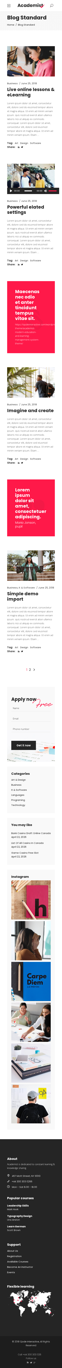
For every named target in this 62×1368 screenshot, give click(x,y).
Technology (18, 805)
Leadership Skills (18, 1205)
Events (11, 1272)
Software (35, 143)
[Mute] (45, 191)
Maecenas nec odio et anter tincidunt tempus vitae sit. (27, 305)
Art (16, 143)
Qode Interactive (29, 1341)
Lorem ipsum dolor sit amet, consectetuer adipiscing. (30, 503)
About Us (12, 1250)
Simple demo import (22, 596)
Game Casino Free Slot (25, 852)
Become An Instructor (20, 1267)
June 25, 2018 (29, 83)
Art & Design (18, 779)
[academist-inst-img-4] (31, 1022)
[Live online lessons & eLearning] (31, 61)
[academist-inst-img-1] (31, 900)
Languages (17, 795)
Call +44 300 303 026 (29, 1354)
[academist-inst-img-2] (31, 940)
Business (12, 83)
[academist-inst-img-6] (31, 1103)
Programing (18, 800)
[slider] (53, 191)
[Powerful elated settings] (31, 179)
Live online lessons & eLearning (31, 92)
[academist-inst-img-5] (31, 1063)
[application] (33, 191)
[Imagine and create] (31, 382)
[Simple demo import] (31, 565)
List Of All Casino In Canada (27, 843)
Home (10, 25)
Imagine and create (30, 411)
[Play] (11, 191)
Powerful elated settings (25, 210)
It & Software (27, 587)
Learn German (16, 1226)
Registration (14, 1256)
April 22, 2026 (18, 837)
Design (24, 143)
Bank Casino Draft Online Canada (31, 833)
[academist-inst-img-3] (31, 981)
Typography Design (19, 1216)
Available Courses (17, 1261)
